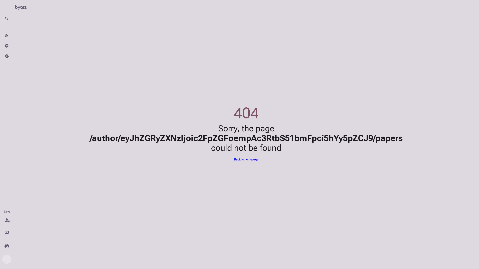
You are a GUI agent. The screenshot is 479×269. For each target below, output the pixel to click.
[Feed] (6, 35)
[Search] (6, 18)
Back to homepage (246, 159)
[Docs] (6, 232)
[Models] (6, 46)
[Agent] (6, 56)
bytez (21, 7)
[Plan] (6, 220)
